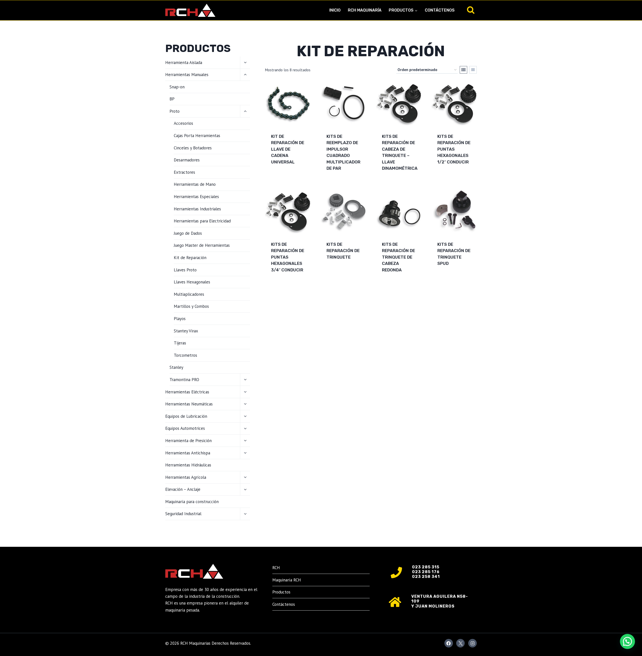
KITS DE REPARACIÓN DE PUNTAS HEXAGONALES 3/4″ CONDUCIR (287, 257)
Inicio (335, 10)
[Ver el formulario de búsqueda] (471, 10)
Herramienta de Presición (188, 440)
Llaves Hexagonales (192, 282)
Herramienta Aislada (183, 62)
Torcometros (185, 355)
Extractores (184, 172)
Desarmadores (187, 160)
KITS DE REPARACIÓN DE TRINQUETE (343, 251)
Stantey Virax (186, 331)
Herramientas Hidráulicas (188, 465)
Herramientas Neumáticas (189, 404)
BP (172, 99)
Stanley (176, 367)
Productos (281, 592)
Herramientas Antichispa (187, 453)
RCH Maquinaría (364, 10)
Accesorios (183, 123)
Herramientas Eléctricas (187, 392)
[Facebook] (448, 643)
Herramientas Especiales (196, 196)
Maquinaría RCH (286, 580)
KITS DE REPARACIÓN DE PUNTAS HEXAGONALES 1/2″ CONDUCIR (453, 149)
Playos (180, 318)
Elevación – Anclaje (182, 489)
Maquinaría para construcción (192, 501)
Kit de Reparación (190, 257)
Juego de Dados (188, 233)
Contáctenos (440, 10)
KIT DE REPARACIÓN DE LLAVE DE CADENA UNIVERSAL (287, 149)
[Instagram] (472, 643)
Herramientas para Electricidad (202, 221)
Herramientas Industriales (197, 209)
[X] (460, 643)
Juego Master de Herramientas (202, 245)
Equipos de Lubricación (186, 416)
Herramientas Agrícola (185, 477)
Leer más (280, 178)
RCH (276, 567)
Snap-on (177, 87)
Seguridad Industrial (183, 513)
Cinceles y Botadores (193, 148)
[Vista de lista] (473, 70)
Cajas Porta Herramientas (197, 135)
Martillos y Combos (191, 306)
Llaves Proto (185, 270)
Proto (175, 111)
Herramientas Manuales (186, 74)
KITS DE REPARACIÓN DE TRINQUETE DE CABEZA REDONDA (398, 257)
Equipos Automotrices (185, 428)
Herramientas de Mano (195, 184)
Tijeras (180, 343)
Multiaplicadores (189, 294)
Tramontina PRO (184, 379)
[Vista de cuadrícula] (463, 70)
